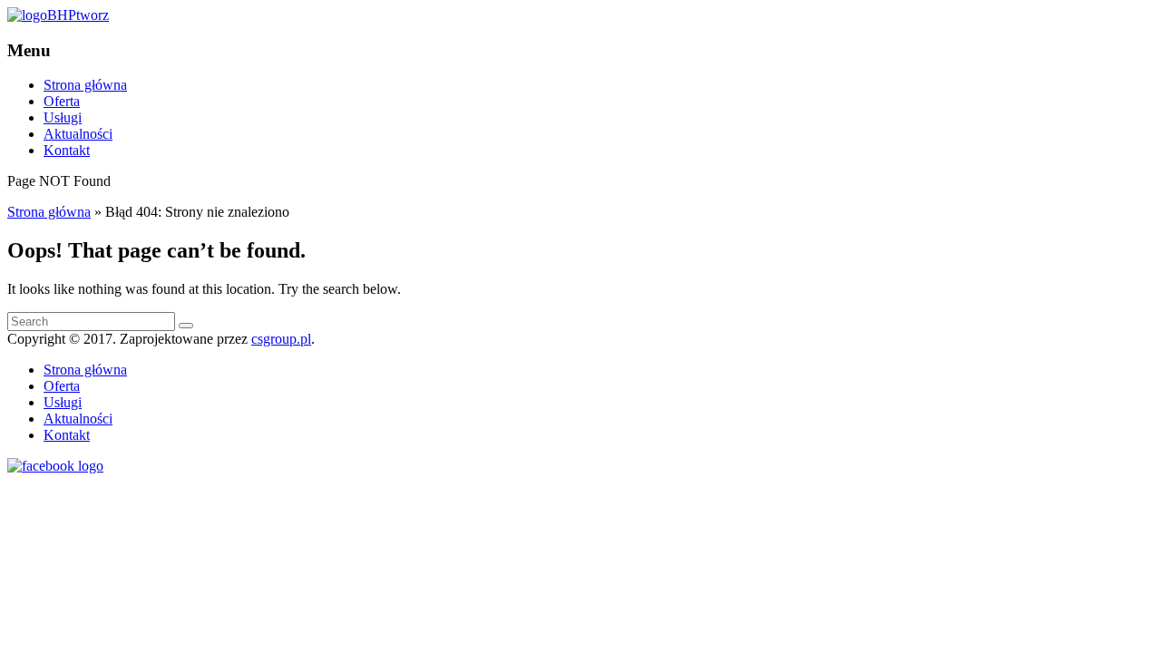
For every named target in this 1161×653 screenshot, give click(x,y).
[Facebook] (55, 465)
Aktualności (78, 133)
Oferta (62, 101)
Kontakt (67, 150)
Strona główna (85, 85)
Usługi (63, 117)
